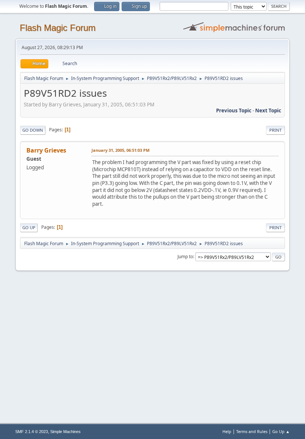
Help (226, 431)
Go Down (32, 130)
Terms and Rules (251, 431)
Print (275, 130)
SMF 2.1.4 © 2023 (31, 431)
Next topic (268, 110)
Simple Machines (65, 431)
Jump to (185, 256)
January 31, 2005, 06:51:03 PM (121, 150)
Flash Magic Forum (58, 28)
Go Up (28, 227)
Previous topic (233, 110)
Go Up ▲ (281, 431)
